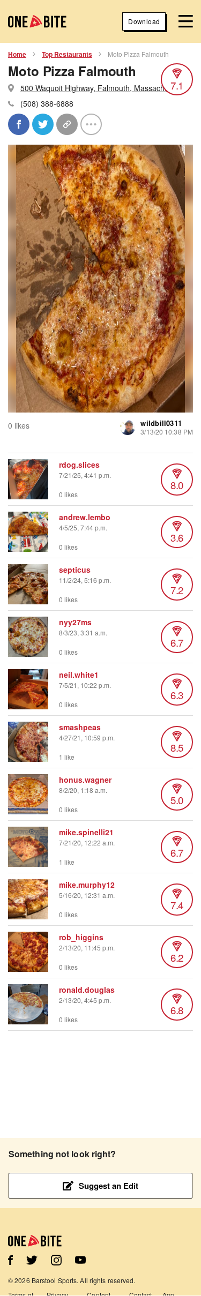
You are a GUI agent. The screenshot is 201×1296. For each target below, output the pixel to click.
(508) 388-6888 (46, 103)
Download (144, 21)
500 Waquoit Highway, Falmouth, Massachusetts (102, 88)
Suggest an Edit (108, 1186)
